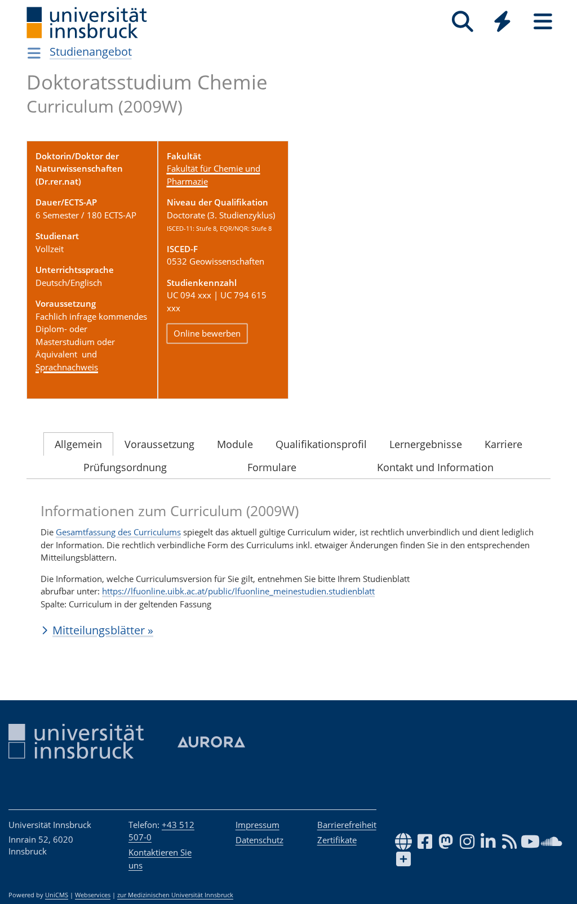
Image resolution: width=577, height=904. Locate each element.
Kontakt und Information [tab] (435, 467)
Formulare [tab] (271, 467)
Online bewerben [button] (207, 333)
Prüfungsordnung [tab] (125, 467)
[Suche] (462, 21)
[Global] (502, 23)
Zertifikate (337, 839)
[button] (288, 630)
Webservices (92, 895)
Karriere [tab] (503, 444)
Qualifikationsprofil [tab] (321, 444)
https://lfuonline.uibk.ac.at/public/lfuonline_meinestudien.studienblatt (238, 591)
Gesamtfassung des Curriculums (118, 532)
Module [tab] (235, 444)
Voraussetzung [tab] (159, 444)
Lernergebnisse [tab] (425, 444)
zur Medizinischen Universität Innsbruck (175, 895)
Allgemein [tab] (78, 444)
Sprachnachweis (66, 367)
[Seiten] (543, 21)
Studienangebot (91, 51)
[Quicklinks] (502, 21)
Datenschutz (259, 839)
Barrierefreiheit (346, 824)
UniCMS (56, 895)
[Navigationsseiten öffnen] (34, 53)
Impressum (257, 824)
